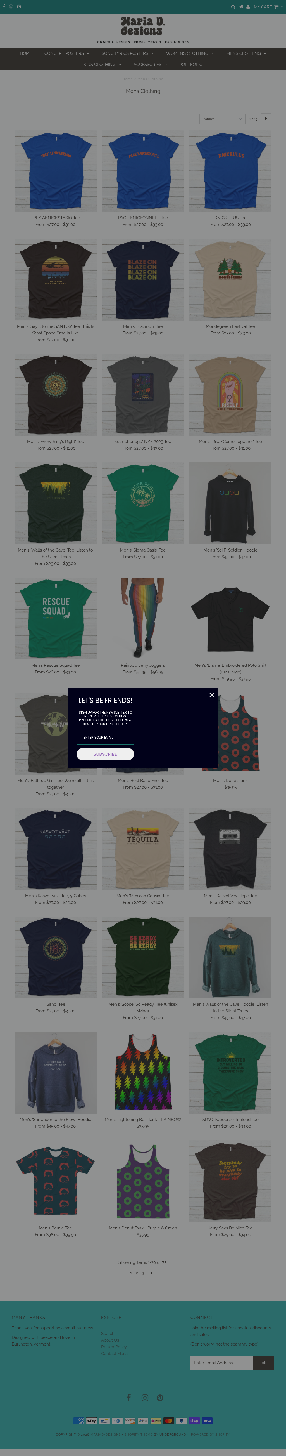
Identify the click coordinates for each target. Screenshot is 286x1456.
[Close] (211, 695)
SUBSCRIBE (105, 754)
